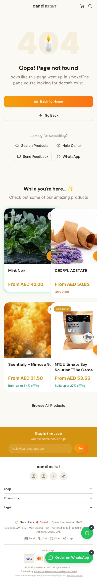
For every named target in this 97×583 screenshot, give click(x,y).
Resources (11, 498)
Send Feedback (35, 156)
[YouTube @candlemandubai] (53, 476)
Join (81, 448)
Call (45, 538)
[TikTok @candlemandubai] (63, 476)
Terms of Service (75, 575)
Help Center (72, 145)
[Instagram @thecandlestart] (44, 476)
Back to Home (51, 101)
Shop (7, 489)
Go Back (51, 115)
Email (32, 538)
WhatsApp (71, 156)
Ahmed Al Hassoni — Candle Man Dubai (55, 571)
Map (70, 538)
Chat (57, 538)
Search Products (34, 145)
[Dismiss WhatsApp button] (91, 527)
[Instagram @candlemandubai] (34, 476)
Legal (7, 507)
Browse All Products (48, 405)
